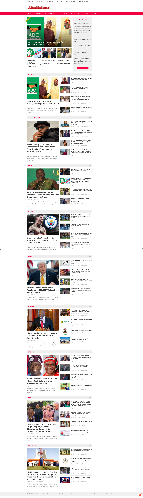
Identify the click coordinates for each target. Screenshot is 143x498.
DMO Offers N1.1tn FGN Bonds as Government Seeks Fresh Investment (81, 329)
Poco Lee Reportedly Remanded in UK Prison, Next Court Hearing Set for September (81, 123)
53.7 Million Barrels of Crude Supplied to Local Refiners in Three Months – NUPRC (81, 321)
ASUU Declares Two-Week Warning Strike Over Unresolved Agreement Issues (81, 460)
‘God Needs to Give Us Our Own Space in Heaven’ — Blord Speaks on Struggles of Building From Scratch (81, 151)
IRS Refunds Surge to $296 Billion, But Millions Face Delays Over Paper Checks (81, 262)
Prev (28, 32)
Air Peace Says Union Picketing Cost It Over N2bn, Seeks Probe (81, 338)
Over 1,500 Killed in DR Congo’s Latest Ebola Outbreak (81, 422)
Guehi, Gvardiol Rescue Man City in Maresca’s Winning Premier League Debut (80, 216)
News (65, 13)
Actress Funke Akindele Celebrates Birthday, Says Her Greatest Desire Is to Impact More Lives (81, 141)
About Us (30, 1)
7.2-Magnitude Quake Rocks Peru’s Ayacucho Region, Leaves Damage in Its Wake (81, 290)
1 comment (83, 92)
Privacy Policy (59, 1)
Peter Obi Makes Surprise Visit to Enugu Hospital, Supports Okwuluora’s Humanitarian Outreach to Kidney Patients (41, 427)
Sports (87, 13)
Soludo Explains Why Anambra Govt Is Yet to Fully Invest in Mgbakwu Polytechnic (81, 450)
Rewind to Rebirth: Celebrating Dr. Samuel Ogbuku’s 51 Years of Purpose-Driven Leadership (80, 366)
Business (30, 13)
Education (39, 13)
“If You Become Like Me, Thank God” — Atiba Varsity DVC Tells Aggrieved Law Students (64, 61)
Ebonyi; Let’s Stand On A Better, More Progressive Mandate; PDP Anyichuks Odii (81, 385)
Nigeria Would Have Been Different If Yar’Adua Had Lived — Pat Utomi (81, 108)
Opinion (72, 13)
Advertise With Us (40, 1)
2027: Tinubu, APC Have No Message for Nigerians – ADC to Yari (82, 39)
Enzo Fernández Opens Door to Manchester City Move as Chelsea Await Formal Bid (82, 32)
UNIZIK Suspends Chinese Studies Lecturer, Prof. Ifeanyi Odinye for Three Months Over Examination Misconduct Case (42, 475)
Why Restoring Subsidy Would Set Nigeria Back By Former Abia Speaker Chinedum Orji (42, 381)
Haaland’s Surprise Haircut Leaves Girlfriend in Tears (80, 224)
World (94, 13)
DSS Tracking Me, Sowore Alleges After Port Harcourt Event (47, 43)
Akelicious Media (46, 493)
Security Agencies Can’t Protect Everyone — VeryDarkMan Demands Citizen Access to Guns (82, 24)
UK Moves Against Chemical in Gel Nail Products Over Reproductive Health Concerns (80, 271)
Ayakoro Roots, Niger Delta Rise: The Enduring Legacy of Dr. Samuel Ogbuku (81, 376)
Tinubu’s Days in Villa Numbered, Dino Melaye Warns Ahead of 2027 (82, 52)
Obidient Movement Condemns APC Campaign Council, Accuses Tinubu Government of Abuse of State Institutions (34, 62)
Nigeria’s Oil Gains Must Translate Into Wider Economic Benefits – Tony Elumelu (42, 335)
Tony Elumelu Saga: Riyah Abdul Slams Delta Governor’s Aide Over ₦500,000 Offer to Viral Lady (81, 132)
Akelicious (33, 493)
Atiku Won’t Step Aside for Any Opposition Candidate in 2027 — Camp (80, 88)
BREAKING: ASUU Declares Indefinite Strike (81, 478)
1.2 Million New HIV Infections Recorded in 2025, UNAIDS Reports (80, 431)
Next (70, 32)
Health (59, 13)
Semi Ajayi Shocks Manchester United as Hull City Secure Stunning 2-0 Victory (81, 234)
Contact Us (50, 1)
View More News (82, 68)
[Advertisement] (89, 7)
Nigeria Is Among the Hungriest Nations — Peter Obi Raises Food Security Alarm (80, 200)
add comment (39, 106)
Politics (80, 13)
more (90, 74)
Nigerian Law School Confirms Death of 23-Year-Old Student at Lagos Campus (81, 469)
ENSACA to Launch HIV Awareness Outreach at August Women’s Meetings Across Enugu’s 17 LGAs (80, 413)
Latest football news (83, 1)
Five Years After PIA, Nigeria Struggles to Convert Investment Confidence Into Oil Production (80, 311)
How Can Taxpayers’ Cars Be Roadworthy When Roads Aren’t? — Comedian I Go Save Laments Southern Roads (42, 148)
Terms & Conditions (70, 1)
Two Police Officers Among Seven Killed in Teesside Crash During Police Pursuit (81, 280)
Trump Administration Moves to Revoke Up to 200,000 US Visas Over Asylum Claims (48, 61)
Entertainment (49, 13)
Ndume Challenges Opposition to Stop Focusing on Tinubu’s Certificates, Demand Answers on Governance (80, 99)
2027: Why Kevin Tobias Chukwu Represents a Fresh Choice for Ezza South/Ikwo (81, 357)
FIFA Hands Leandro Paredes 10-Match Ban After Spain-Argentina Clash (80, 244)
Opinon (31, 352)
